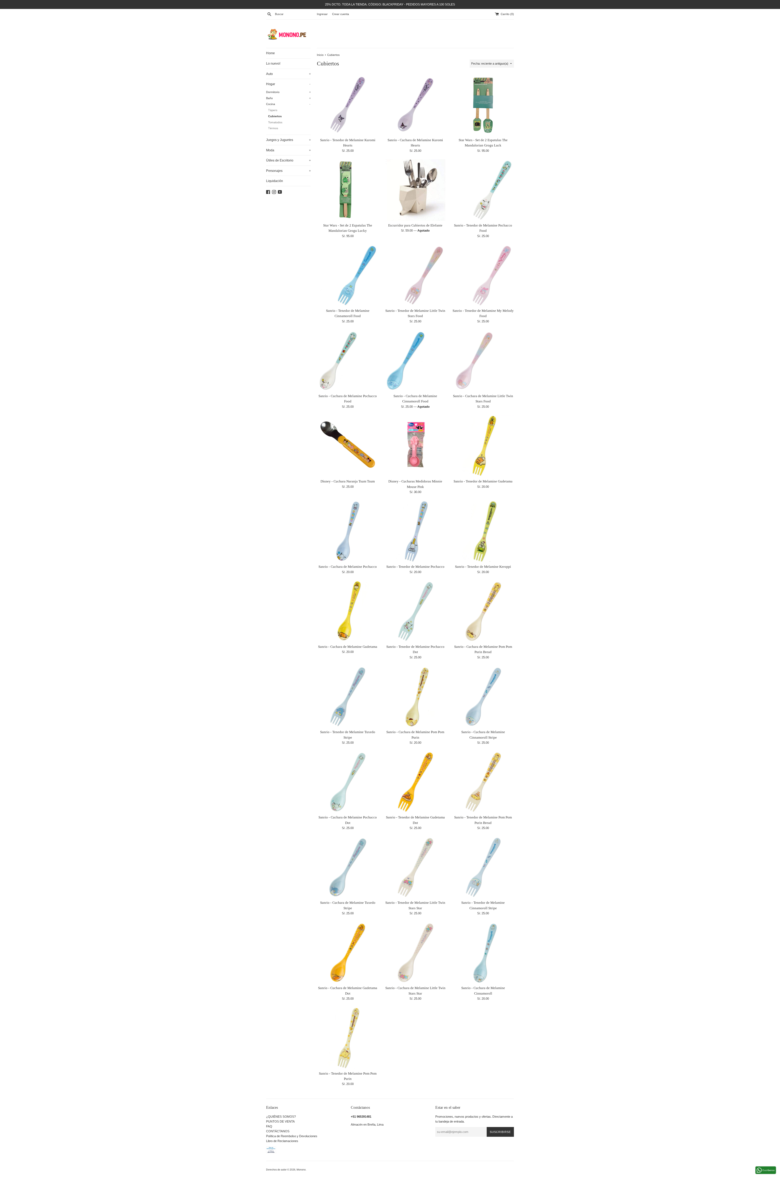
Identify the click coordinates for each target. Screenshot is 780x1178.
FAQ (269, 1126)
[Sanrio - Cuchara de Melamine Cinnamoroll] (483, 952)
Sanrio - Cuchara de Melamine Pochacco (347, 567)
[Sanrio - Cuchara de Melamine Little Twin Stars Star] (415, 952)
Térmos (273, 128)
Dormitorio (288, 92)
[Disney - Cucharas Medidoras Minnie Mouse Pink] (415, 446)
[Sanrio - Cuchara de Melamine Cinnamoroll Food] (415, 360)
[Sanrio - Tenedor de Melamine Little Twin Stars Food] (415, 275)
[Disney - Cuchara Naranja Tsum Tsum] (347, 446)
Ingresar (322, 14)
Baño (288, 98)
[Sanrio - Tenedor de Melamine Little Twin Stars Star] (415, 867)
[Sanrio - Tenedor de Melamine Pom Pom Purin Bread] (483, 782)
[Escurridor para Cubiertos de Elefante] (415, 190)
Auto (288, 74)
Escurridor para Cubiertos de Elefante (415, 225)
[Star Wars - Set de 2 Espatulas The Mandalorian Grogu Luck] (483, 104)
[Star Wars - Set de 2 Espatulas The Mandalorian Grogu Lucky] (347, 190)
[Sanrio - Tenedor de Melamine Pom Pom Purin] (347, 1038)
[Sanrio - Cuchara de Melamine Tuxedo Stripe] (347, 867)
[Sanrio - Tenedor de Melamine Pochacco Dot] (415, 611)
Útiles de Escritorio (288, 160)
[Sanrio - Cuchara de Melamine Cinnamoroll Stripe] (483, 696)
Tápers (272, 110)
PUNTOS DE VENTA (280, 1121)
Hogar (288, 84)
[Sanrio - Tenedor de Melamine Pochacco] (415, 531)
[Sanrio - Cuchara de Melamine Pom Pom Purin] (415, 696)
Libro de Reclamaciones (282, 1141)
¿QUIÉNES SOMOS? (281, 1116)
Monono (301, 1169)
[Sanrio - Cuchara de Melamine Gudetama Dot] (347, 952)
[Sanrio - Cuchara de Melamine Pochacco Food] (347, 360)
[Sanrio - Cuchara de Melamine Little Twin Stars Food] (483, 360)
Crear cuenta (340, 14)
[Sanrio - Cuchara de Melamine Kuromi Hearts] (415, 104)
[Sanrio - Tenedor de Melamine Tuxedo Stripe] (347, 696)
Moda (288, 150)
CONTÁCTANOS (277, 1131)
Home (270, 53)
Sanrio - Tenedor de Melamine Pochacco (415, 567)
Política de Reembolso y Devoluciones (291, 1136)
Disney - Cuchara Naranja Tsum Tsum (348, 481)
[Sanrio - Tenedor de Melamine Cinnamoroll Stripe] (483, 867)
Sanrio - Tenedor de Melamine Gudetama (483, 481)
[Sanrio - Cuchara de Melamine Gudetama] (347, 611)
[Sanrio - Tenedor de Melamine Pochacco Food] (483, 190)
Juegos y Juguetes (288, 140)
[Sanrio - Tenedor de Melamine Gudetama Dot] (415, 782)
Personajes (288, 170)
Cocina (288, 104)
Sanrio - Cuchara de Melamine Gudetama (347, 647)
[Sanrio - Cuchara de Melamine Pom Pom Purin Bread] (483, 611)
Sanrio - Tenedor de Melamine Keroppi (483, 567)
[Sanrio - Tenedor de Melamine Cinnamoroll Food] (347, 275)
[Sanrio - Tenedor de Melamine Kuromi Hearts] (347, 104)
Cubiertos (275, 116)
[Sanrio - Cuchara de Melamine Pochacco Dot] (347, 782)
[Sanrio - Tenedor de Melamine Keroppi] (483, 531)
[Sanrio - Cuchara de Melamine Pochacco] (347, 531)
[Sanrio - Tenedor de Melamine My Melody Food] (483, 275)
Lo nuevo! (273, 63)
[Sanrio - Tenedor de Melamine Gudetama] (483, 446)
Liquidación (274, 181)
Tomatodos (275, 122)
